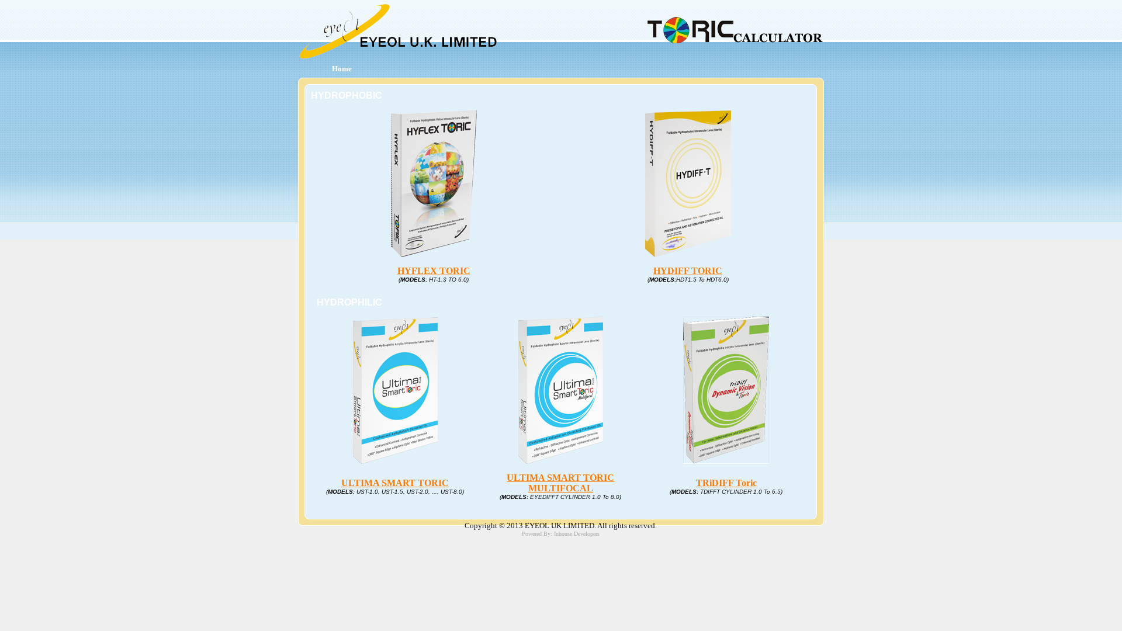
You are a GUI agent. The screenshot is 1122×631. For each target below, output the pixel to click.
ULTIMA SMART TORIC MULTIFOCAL (560, 483)
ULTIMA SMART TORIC (395, 483)
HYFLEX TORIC (433, 271)
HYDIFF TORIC (687, 271)
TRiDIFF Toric (726, 483)
